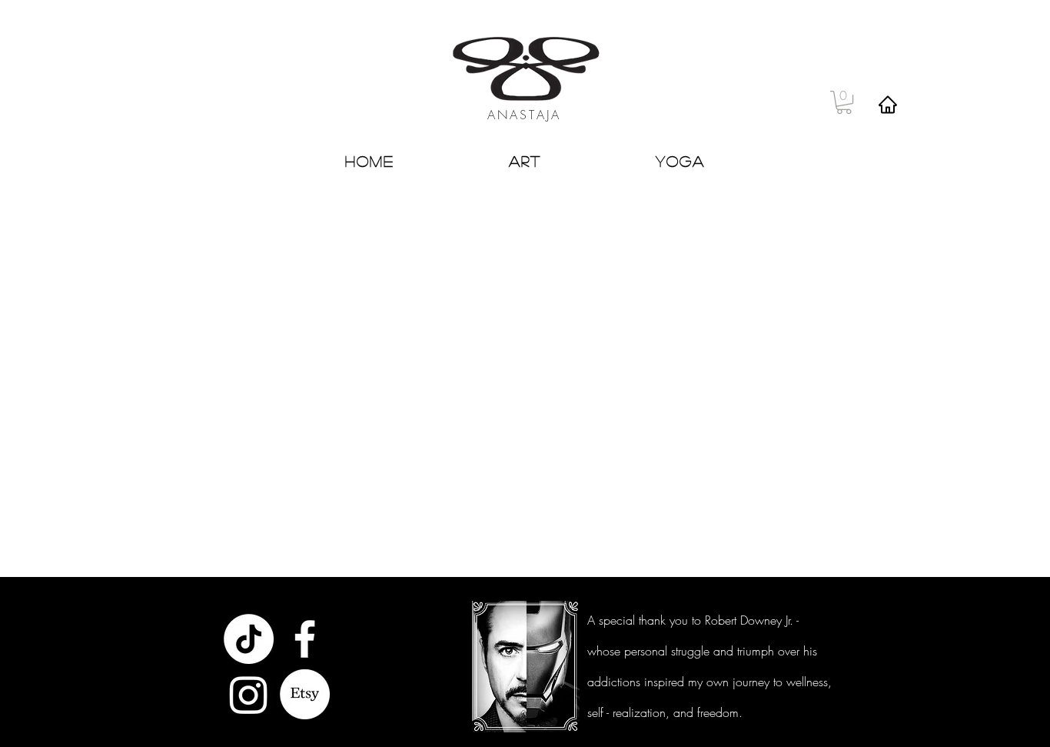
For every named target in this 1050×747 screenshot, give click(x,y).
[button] (844, 102)
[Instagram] (249, 694)
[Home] (888, 104)
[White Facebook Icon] (305, 639)
